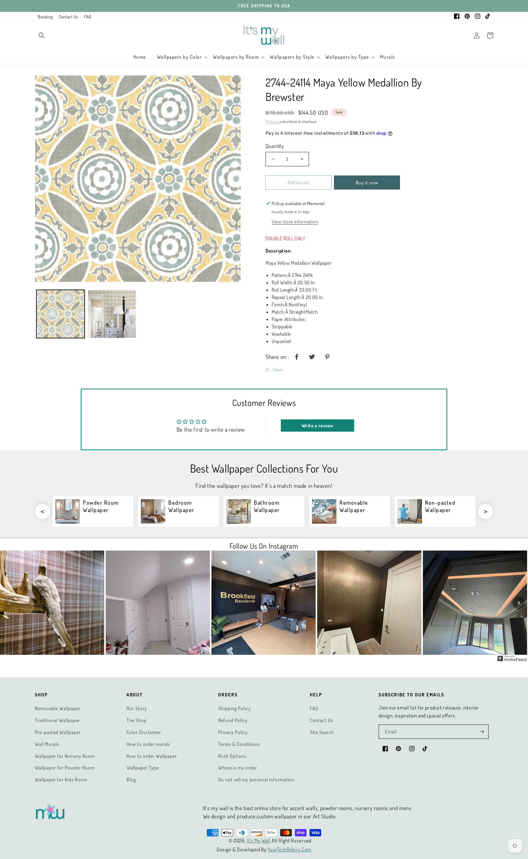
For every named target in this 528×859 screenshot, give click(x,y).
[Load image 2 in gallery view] (112, 314)
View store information (295, 222)
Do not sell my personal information (256, 779)
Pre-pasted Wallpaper (58, 732)
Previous (42, 511)
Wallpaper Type (143, 768)
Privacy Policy (233, 732)
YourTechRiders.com (289, 849)
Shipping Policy (234, 708)
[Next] (519, 603)
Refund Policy (233, 720)
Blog (131, 779)
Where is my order (237, 768)
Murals (387, 57)
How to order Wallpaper (152, 756)
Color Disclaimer (144, 732)
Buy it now (367, 183)
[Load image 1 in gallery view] (60, 314)
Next (485, 511)
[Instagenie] (512, 660)
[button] (41, 35)
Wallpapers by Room (236, 57)
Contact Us (68, 16)
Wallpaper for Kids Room (61, 779)
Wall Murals (47, 744)
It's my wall (258, 840)
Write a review (317, 425)
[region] (264, 6)
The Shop (137, 720)
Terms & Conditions (239, 744)
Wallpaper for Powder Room (64, 768)
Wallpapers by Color (179, 57)
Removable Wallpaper (57, 708)
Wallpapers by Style (292, 57)
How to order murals (148, 744)
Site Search (322, 732)
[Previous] (9, 603)
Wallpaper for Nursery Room (65, 756)
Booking (45, 16)
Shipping (272, 121)
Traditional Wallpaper (57, 720)
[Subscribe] (481, 731)
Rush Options (232, 756)
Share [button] (278, 369)
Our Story (137, 708)
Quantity (275, 145)
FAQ (87, 16)
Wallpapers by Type (347, 57)
